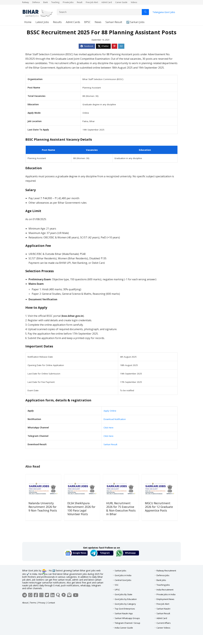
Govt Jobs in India (123, 575)
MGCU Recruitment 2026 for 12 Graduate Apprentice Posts (159, 506)
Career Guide (121, 2)
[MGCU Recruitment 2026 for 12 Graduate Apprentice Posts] (159, 489)
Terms (33, 602)
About (25, 602)
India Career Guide (124, 627)
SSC (116, 584)
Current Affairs (164, 623)
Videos (134, 2)
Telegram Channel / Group (127, 623)
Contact (51, 602)
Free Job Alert (92, 2)
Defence (36, 2)
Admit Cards (73, 22)
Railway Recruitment (166, 570)
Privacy (41, 602)
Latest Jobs (42, 22)
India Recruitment (165, 589)
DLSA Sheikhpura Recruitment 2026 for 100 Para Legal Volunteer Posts (81, 508)
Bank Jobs (161, 580)
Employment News (165, 599)
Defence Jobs (163, 575)
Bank (45, 2)
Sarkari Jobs (120, 570)
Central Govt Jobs (123, 580)
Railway (25, 2)
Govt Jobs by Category (125, 603)
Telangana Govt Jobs (163, 12)
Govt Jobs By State (123, 594)
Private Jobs (68, 2)
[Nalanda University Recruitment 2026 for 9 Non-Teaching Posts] (43, 489)
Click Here (108, 427)
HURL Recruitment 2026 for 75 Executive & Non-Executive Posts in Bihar (121, 508)
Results (57, 22)
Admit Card (107, 2)
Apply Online (110, 410)
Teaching (55, 2)
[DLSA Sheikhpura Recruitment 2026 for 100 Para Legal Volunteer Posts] (82, 489)
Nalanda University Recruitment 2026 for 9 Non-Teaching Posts (43, 506)
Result (79, 2)
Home (27, 22)
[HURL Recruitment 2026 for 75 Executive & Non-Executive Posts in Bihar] (120, 489)
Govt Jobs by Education (126, 599)
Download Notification (115, 419)
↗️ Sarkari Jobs (135, 22)
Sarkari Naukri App (124, 613)
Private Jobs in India (166, 594)
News (98, 22)
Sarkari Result (113, 22)
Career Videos (163, 627)
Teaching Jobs (163, 584)
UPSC (117, 589)
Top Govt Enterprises (125, 608)
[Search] (145, 12)
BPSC (87, 22)
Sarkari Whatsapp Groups (127, 618)
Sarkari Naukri (163, 608)
